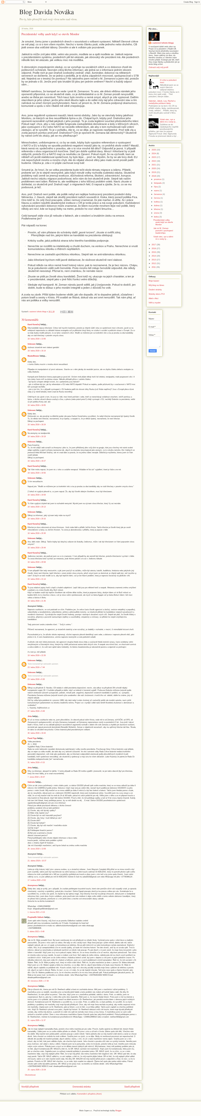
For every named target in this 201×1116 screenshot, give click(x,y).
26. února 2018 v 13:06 (37, 849)
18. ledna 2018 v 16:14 (37, 351)
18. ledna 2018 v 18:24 (37, 425)
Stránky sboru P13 (157, 294)
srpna (156, 190)
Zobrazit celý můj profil (158, 67)
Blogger (118, 1111)
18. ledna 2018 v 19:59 (37, 495)
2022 (154, 161)
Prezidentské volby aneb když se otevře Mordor (163, 222)
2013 (154, 260)
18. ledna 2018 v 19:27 (37, 461)
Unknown (32, 344)
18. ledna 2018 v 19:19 (37, 436)
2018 (154, 176)
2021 (154, 165)
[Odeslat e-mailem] (61, 311)
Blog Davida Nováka (46, 11)
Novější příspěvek (30, 1087)
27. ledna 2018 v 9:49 (36, 711)
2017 (154, 244)
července (158, 194)
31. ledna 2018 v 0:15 (36, 762)
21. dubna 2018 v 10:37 (37, 861)
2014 (154, 256)
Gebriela (31, 782)
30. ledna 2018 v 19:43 (37, 733)
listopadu (158, 183)
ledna (156, 217)
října (156, 187)
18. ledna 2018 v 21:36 (37, 601)
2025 (154, 150)
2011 (154, 267)
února (157, 213)
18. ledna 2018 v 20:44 (37, 548)
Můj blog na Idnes (156, 285)
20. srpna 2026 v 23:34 (37, 1070)
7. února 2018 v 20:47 (36, 777)
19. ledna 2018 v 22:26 (37, 655)
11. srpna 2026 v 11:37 (37, 1020)
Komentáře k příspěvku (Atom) (89, 1094)
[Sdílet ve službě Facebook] (69, 311)
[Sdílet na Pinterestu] (72, 311)
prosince (158, 179)
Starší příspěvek (132, 1087)
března (157, 209)
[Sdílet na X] (66, 311)
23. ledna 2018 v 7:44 (36, 667)
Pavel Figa (32, 738)
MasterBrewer (33, 356)
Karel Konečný (34, 324)
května (157, 202)
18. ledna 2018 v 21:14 (37, 579)
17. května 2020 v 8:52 (37, 880)
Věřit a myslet (154, 303)
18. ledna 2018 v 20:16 (37, 519)
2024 (154, 153)
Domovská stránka (82, 1087)
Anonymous (33, 885)
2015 (154, 252)
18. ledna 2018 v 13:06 (37, 339)
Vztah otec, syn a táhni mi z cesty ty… (168, 120)
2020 (154, 168)
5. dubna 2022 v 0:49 (36, 931)
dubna (157, 205)
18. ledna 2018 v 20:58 (37, 562)
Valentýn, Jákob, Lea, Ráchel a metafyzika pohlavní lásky (162, 102)
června (157, 198)
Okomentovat (30, 1075)
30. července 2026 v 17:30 (38, 981)
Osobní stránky (155, 289)
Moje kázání (154, 281)
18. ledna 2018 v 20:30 (37, 533)
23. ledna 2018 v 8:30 (36, 679)
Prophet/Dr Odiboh (36, 917)
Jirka (30, 716)
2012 (154, 263)
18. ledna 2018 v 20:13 (37, 507)
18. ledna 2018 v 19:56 (37, 473)
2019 (154, 172)
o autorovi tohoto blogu (162, 43)
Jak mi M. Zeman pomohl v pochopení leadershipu (163, 230)
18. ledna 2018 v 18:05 (37, 405)
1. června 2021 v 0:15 (36, 912)
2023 (154, 157)
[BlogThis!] (64, 311)
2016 (154, 248)
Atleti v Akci (153, 298)
